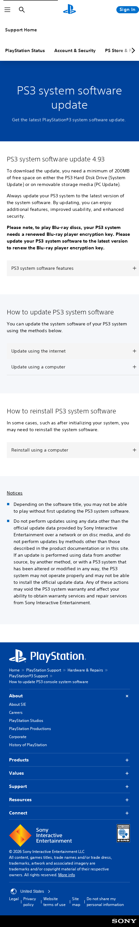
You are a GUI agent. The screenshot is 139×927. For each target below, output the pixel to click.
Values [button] (16, 773)
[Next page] (132, 50)
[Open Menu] (7, 9)
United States (32, 891)
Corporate (18, 736)
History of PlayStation (28, 744)
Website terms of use (54, 901)
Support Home (21, 30)
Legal (14, 898)
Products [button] (19, 760)
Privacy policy (29, 901)
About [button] (16, 696)
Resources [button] (20, 799)
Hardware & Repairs (85, 670)
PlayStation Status (25, 50)
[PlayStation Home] (69, 9)
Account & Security (75, 50)
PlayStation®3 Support (28, 676)
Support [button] (18, 786)
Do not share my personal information (105, 901)
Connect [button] (18, 813)
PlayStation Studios (26, 720)
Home (14, 670)
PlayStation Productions (30, 728)
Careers (16, 712)
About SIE (17, 704)
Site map (76, 901)
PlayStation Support (43, 670)
